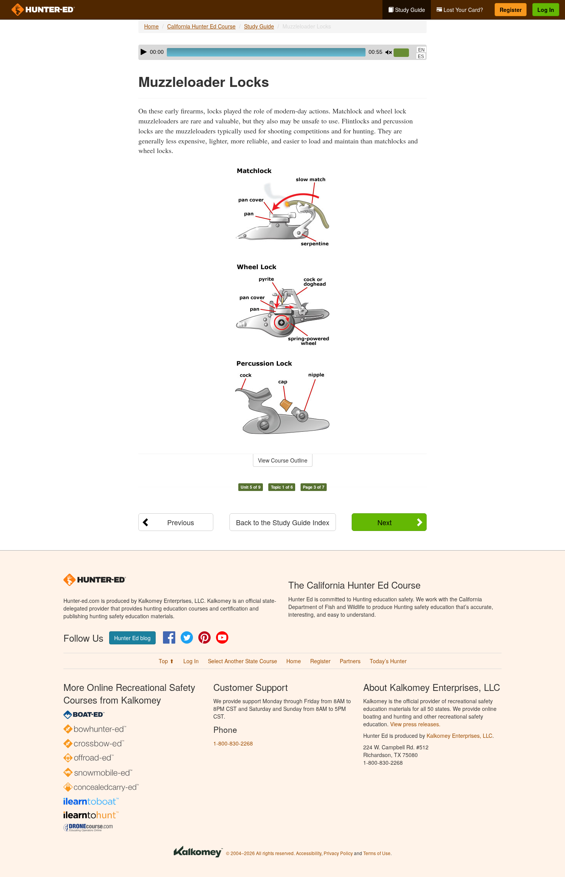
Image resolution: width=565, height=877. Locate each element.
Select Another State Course (242, 661)
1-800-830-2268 (233, 743)
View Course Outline (282, 460)
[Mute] (389, 52)
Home (151, 26)
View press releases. (415, 724)
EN (421, 50)
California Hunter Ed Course (201, 26)
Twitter (187, 637)
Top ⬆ (166, 661)
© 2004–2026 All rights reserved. (260, 853)
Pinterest (204, 637)
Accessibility (308, 853)
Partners (350, 661)
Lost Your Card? (462, 9)
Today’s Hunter (388, 661)
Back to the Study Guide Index (282, 522)
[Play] (144, 52)
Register (511, 9)
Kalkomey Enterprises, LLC (459, 735)
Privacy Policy (338, 853)
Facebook (169, 637)
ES (421, 56)
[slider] (404, 53)
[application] (282, 52)
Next (384, 522)
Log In (545, 9)
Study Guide (409, 9)
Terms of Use (377, 853)
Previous (180, 522)
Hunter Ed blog (132, 638)
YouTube (222, 637)
